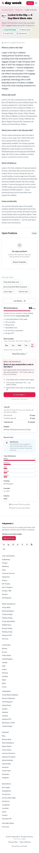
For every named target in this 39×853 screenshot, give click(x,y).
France (4, 687)
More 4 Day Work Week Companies (15, 287)
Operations (5, 577)
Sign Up (30, 3)
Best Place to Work (8, 723)
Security (4, 594)
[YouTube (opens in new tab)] (4, 549)
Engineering (6, 559)
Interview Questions (8, 753)
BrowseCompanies (19, 262)
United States (6, 655)
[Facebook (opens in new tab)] (22, 544)
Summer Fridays (7, 628)
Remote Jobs (23, 291)
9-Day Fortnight (7, 614)
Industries (5, 767)
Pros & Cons (6, 794)
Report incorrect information (20, 508)
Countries (5, 808)
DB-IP (24, 839)
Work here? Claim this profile (20, 504)
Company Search (7, 10)
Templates (5, 777)
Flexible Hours (6, 625)
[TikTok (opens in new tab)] (18, 544)
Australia (5, 676)
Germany (5, 673)
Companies (19, 10)
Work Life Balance (8, 743)
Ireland (4, 669)
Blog (3, 736)
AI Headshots (6, 791)
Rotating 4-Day (7, 632)
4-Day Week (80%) (8, 621)
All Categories (6, 598)
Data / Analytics (7, 587)
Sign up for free (9, 538)
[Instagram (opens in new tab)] (13, 544)
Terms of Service (25, 842)
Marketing (5, 566)
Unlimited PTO (6, 719)
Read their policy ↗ (22, 354)
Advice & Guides (7, 760)
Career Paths (6, 771)
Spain (4, 680)
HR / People (6, 584)
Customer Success (8, 573)
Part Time (5, 639)
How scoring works (22, 315)
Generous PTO (7, 635)
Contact (4, 815)
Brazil (4, 683)
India (3, 666)
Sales (4, 570)
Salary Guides (6, 746)
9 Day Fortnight (7, 726)
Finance (4, 580)
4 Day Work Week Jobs (11, 282)
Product (4, 563)
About (4, 812)
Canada (4, 662)
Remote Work (6, 739)
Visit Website (23, 301)
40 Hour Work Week (8, 798)
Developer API (6, 819)
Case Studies (6, 764)
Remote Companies (8, 698)
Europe (4, 652)
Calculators (6, 801)
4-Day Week (6, 607)
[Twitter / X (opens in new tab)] (4, 544)
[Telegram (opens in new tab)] (27, 544)
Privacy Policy (13, 842)
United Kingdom (7, 659)
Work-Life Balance (8, 611)
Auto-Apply (6, 787)
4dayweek (7, 523)
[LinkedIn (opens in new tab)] (8, 544)
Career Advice (6, 750)
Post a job (5, 827)
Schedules (5, 774)
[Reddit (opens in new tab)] (31, 544)
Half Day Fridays (7, 618)
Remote (4, 648)
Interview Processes (8, 757)
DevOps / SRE (6, 591)
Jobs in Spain (7, 291)
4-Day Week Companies (10, 695)
